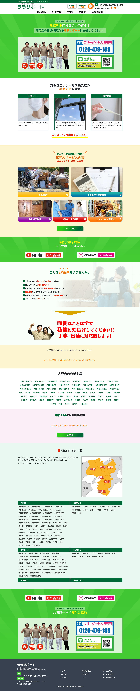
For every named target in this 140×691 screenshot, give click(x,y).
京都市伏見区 (23, 560)
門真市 (100, 396)
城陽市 (48, 563)
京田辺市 (29, 566)
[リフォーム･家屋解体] (105, 208)
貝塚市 (77, 393)
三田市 (74, 513)
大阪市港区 (88, 381)
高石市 (116, 396)
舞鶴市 (63, 560)
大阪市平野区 (102, 389)
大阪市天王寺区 (112, 381)
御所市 (74, 557)
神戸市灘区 (94, 507)
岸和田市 (36, 393)
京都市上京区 (33, 553)
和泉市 (68, 396)
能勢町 (100, 400)
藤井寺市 (24, 400)
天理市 (93, 553)
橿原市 (100, 553)
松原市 (52, 396)
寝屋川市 (33, 396)
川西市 (85, 507)
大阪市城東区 (87, 385)
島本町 (85, 400)
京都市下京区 (34, 557)
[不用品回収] (43, 179)
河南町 (74, 404)
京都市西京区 (46, 560)
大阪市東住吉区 (25, 389)
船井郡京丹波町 (60, 573)
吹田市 (52, 393)
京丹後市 (37, 566)
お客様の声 (82, 12)
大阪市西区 (77, 381)
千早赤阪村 (84, 404)
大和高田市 (75, 553)
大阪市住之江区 (77, 389)
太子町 (67, 404)
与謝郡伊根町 (23, 576)
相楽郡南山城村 (47, 573)
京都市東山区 (23, 557)
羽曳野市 (92, 396)
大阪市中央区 (114, 389)
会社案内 (63, 677)
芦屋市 (99, 510)
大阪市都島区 (40, 381)
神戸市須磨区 (76, 510)
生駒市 (80, 557)
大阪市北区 (90, 389)
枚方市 (92, 393)
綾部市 (21, 563)
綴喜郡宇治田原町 (49, 569)
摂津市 (108, 396)
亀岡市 (41, 563)
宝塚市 (112, 510)
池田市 (44, 393)
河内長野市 (43, 396)
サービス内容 (56, 12)
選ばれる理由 (41, 12)
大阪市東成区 (51, 385)
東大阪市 (33, 400)
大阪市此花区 (65, 381)
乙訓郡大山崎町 (63, 566)
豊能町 (92, 400)
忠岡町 (108, 400)
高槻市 (69, 393)
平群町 (101, 557)
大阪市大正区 (99, 381)
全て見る (70, 435)
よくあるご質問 (97, 12)
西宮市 (85, 510)
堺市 (20, 393)
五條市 (114, 553)
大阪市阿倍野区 (101, 385)
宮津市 (34, 563)
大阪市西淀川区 (26, 381)
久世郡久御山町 (24, 569)
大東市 (60, 396)
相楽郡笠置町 (62, 569)
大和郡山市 (85, 553)
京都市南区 (45, 557)
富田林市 (24, 396)
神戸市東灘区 (76, 507)
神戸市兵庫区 (115, 507)
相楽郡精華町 (34, 573)
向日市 (55, 563)
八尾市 (108, 393)
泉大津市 (61, 393)
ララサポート (26, 665)
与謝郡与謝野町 (35, 576)
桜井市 (107, 553)
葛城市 (94, 557)
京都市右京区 (56, 557)
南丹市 (44, 566)
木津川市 (52, 566)
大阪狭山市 (68, 400)
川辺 (80, 513)
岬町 (60, 404)
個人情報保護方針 (109, 677)
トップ (62, 671)
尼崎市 (92, 510)
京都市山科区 (34, 560)
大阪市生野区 (64, 385)
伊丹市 (106, 510)
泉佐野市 (116, 393)
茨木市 (100, 393)
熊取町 (116, 400)
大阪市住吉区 (114, 385)
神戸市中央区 (104, 507)
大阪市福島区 (52, 381)
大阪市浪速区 (25, 385)
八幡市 (21, 566)
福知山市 (56, 560)
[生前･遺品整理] (35, 208)
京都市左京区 (44, 553)
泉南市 (41, 400)
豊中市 (27, 393)
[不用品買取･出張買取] (96, 179)
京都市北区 (22, 553)
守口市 (85, 393)
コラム (84, 677)
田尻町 (53, 404)
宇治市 (28, 563)
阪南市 (77, 400)
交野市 (58, 400)
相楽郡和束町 (23, 573)
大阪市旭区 (76, 385)
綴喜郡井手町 (36, 569)
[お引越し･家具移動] (70, 208)
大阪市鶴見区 (64, 389)
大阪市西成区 (39, 389)
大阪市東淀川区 (38, 385)
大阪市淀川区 (51, 389)
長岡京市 (63, 563)
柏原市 (83, 396)
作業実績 (70, 12)
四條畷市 (50, 400)
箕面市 (75, 396)
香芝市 (87, 557)
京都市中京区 (56, 553)
